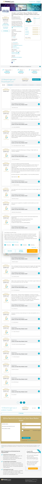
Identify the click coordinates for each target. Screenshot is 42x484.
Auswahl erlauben (21, 251)
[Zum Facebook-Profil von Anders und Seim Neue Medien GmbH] (12, 63)
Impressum (6, 242)
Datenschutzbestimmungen (14, 242)
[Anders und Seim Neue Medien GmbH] (5, 11)
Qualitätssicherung (34, 479)
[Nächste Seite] (24, 402)
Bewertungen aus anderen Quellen (5, 24)
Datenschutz (27, 480)
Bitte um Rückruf (26, 430)
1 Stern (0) (38, 85)
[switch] (13, 244)
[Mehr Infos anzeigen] (28, 20)
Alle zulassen (32, 251)
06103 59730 (15, 42)
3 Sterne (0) (24, 85)
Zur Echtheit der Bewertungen (5, 28)
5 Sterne (34, 17)
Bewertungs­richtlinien (28, 479)
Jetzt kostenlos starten (33, 468)
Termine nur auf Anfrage (15, 53)
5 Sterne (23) (10, 85)
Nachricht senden (26, 437)
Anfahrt (14, 36)
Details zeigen (34, 247)
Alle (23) (3, 85)
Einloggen (38, 1)
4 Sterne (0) (17, 85)
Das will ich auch (32, 1)
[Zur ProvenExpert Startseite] (8, 2)
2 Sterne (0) (31, 85)
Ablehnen (10, 251)
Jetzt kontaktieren (37, 4)
